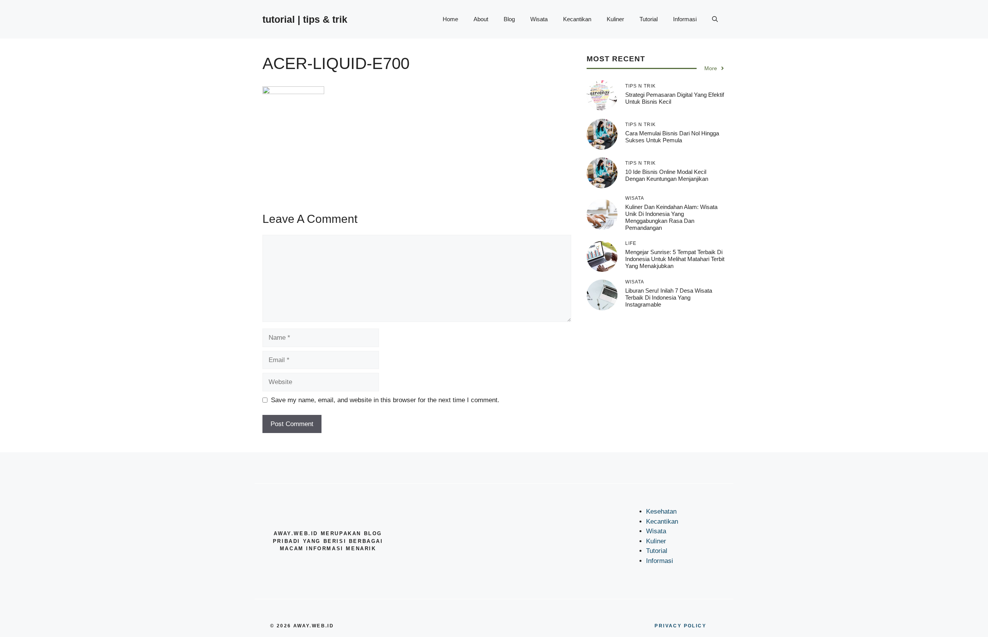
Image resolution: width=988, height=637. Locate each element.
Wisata (539, 19)
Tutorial (648, 19)
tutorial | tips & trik (304, 19)
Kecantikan (577, 19)
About (481, 19)
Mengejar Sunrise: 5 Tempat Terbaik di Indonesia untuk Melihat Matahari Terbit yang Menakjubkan (674, 259)
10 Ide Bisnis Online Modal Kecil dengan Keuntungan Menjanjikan (666, 175)
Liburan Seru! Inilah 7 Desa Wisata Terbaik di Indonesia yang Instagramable (668, 297)
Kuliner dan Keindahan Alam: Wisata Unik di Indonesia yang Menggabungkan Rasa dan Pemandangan (671, 217)
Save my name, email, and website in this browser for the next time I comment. (385, 400)
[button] (715, 19)
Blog (509, 19)
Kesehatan (661, 511)
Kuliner (615, 19)
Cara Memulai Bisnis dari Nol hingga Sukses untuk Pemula (672, 136)
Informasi (685, 19)
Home (450, 19)
